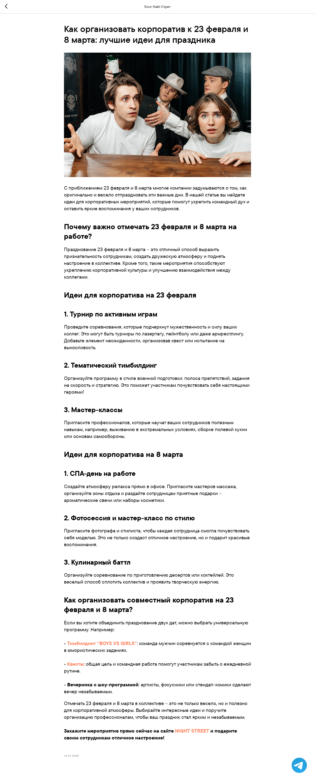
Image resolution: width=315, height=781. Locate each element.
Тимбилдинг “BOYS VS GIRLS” (102, 643)
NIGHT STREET (192, 731)
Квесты (75, 664)
